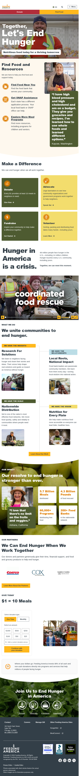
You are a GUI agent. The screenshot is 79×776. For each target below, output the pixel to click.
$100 (8, 636)
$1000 (8, 631)
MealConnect (55, 733)
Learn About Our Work (39, 454)
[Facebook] (60, 761)
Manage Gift (40, 722)
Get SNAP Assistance (24, 97)
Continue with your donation (16, 649)
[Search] (62, 7)
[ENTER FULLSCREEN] (76, 317)
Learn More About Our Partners (16, 585)
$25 (25, 636)
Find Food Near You (23, 84)
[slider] (28, 317)
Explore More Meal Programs (22, 118)
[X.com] (74, 761)
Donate (20, 12)
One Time (10, 619)
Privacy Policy (7, 765)
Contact (8, 722)
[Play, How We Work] (2, 317)
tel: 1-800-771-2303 (11, 732)
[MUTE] (59, 317)
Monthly (23, 619)
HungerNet (54, 728)
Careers (27, 722)
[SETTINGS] (72, 317)
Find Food (59, 12)
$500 (17, 631)
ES (56, 7)
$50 (16, 636)
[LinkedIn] (69, 761)
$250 (25, 631)
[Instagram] (64, 761)
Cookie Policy (19, 765)
